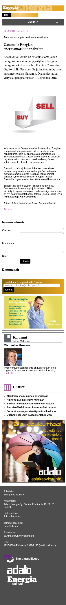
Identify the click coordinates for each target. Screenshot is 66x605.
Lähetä (25, 261)
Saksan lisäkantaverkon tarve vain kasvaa (29, 403)
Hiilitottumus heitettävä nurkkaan (24, 399)
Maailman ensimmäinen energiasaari (26, 396)
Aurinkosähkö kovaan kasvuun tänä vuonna (30, 407)
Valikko (33, 22)
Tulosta (8, 209)
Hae (6, 14)
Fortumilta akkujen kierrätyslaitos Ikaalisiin (30, 411)
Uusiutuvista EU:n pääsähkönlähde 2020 (28, 415)
